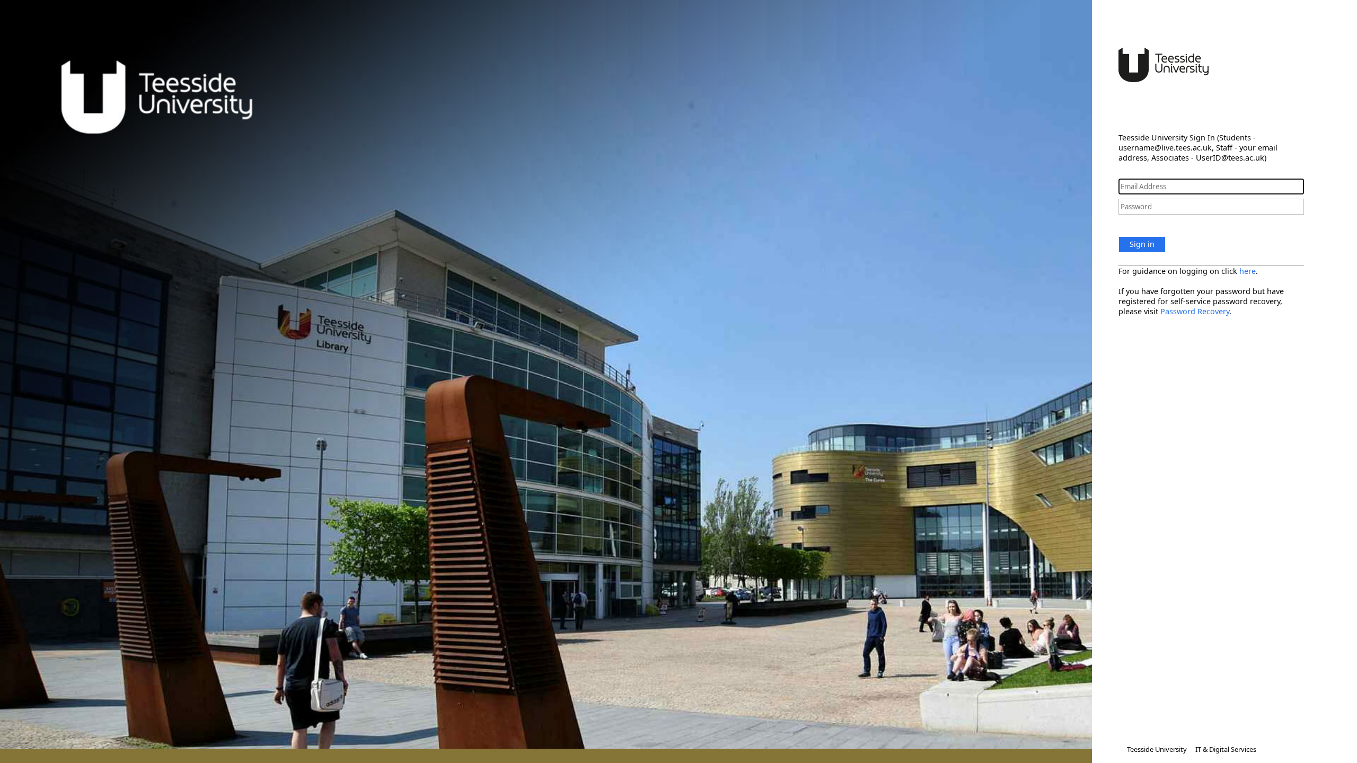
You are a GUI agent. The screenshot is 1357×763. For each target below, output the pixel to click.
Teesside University (1157, 749)
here (1247, 271)
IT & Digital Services (1225, 749)
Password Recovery (1194, 311)
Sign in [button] (1142, 244)
